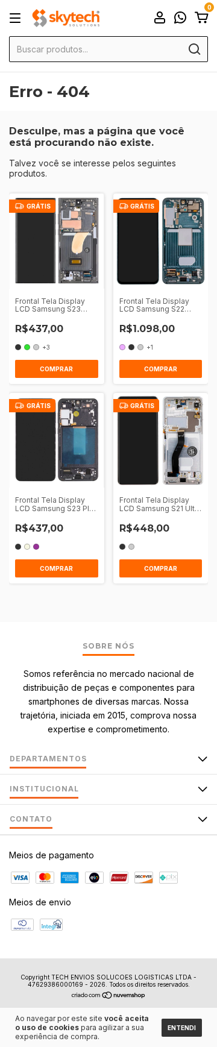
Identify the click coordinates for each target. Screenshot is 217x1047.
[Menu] (17, 18)
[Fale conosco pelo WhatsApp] (180, 19)
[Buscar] (194, 49)
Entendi (182, 1027)
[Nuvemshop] (108, 996)
